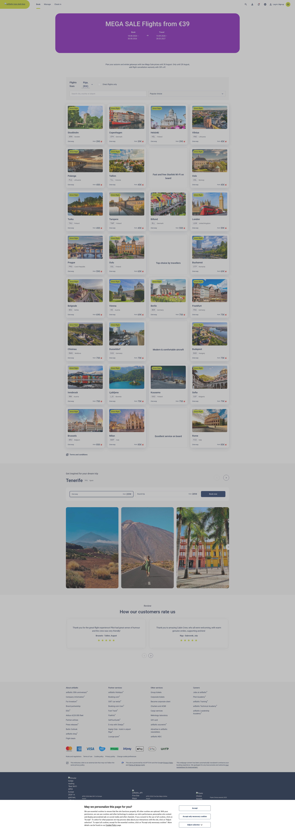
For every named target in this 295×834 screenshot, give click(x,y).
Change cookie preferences (126, 756)
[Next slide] (226, 478)
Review (147, 605)
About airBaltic (72, 688)
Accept (195, 808)
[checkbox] (99, 84)
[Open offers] (258, 4)
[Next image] (228, 547)
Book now (213, 494)
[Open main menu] (288, 4)
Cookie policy (98, 756)
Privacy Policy (168, 763)
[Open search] (245, 4)
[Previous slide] (217, 478)
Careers (196, 688)
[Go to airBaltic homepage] (15, 4)
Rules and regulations (73, 756)
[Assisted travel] (252, 4)
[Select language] (265, 4)
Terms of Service (135, 765)
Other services (157, 688)
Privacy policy (110, 756)
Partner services (115, 688)
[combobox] (186, 94)
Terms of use (87, 756)
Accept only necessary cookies (195, 816)
